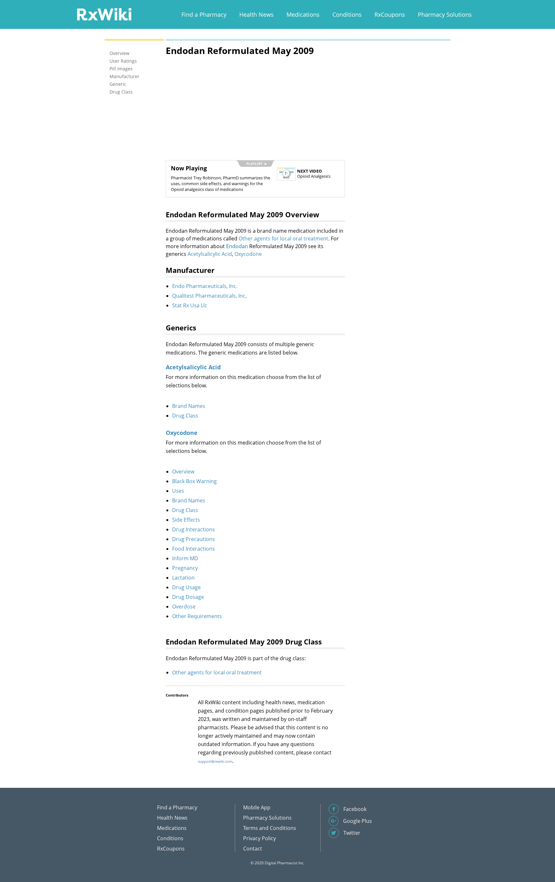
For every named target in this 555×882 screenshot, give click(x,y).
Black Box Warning (194, 481)
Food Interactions (193, 548)
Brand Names (188, 406)
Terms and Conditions (269, 828)
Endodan (237, 246)
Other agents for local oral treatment (283, 238)
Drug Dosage (188, 596)
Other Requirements (197, 616)
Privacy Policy (259, 838)
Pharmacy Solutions (445, 14)
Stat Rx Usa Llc (189, 305)
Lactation (183, 577)
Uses (178, 490)
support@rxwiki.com (215, 761)
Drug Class (185, 415)
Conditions (347, 14)
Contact (252, 848)
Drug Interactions (193, 529)
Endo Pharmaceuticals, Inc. (204, 286)
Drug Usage (186, 587)
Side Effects (186, 519)
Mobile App (256, 807)
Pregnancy (185, 568)
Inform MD (185, 558)
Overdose (184, 606)
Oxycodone (248, 253)
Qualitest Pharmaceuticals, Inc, (209, 295)
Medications (303, 14)
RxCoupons (389, 14)
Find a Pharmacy (203, 14)
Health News (256, 14)
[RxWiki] (104, 14)
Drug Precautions (193, 539)
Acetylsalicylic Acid (210, 253)
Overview (183, 471)
